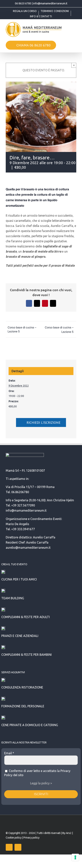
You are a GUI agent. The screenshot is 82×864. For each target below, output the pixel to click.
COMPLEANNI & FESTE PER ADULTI (25, 617)
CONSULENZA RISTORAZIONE (22, 687)
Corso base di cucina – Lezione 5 (22, 329)
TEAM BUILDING (12, 598)
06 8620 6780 (23, 3)
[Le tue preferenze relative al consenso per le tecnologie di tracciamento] (75, 857)
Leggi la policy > (41, 783)
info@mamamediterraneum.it (50, 3)
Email (9, 753)
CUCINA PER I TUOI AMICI (19, 579)
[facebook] (9, 847)
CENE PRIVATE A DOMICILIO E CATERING (29, 725)
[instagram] (17, 847)
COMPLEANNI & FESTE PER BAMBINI (26, 654)
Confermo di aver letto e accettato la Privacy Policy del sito (37, 773)
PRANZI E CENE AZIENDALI (19, 635)
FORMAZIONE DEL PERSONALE (22, 706)
